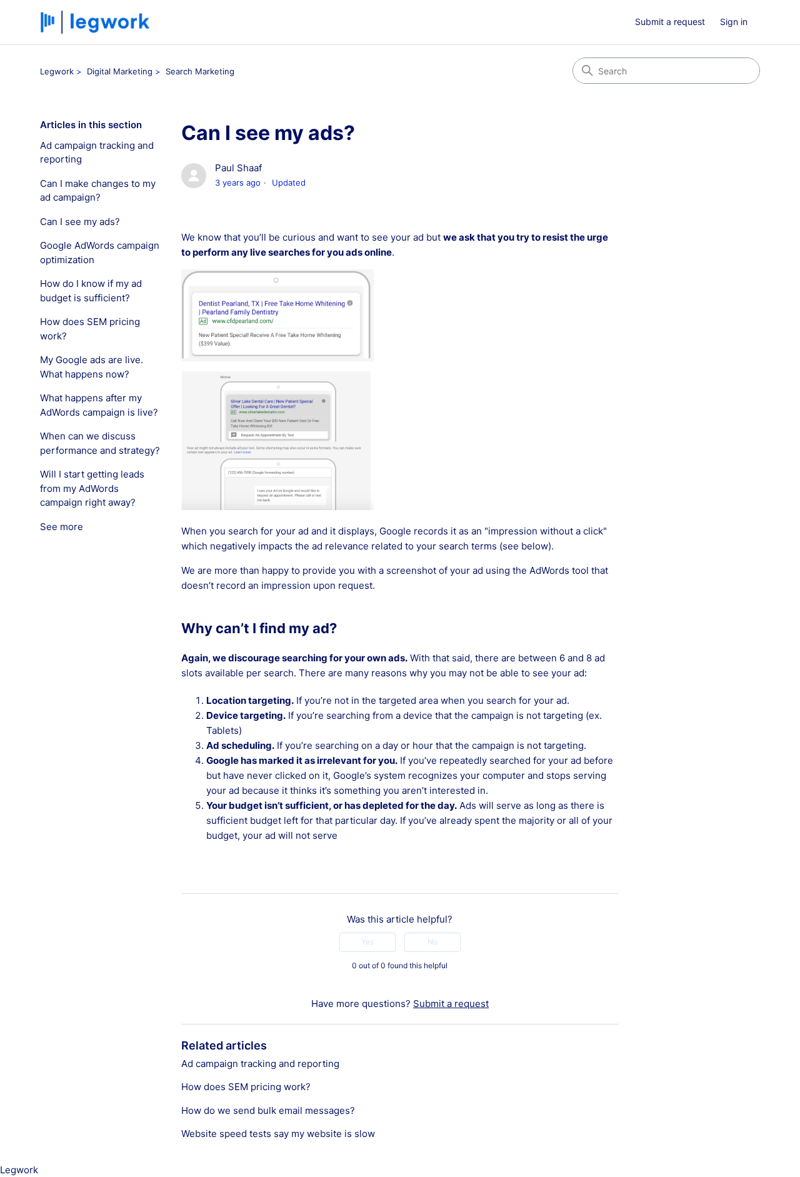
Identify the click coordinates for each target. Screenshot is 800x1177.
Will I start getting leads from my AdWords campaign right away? (92, 488)
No (433, 941)
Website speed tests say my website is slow (278, 1133)
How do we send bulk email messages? (268, 1110)
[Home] (96, 22)
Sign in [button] (734, 21)
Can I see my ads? (80, 222)
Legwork (57, 71)
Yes (367, 941)
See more (61, 527)
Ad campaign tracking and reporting (97, 152)
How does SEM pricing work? (90, 329)
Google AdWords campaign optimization (99, 252)
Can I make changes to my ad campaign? (98, 191)
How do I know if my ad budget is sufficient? (91, 291)
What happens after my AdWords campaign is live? (99, 405)
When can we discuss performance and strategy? (100, 443)
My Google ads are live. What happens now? (91, 367)
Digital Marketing (119, 71)
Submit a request (670, 21)
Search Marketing (200, 71)
